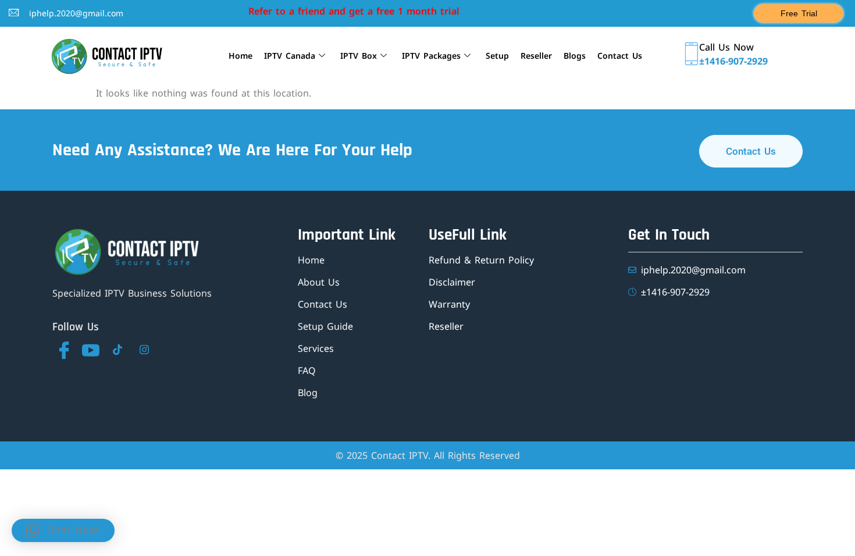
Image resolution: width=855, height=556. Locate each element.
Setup (497, 55)
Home (240, 55)
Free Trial (799, 13)
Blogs (575, 55)
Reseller (536, 55)
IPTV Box (358, 55)
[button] (63, 530)
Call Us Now (726, 47)
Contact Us (619, 55)
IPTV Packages (431, 55)
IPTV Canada (289, 55)
